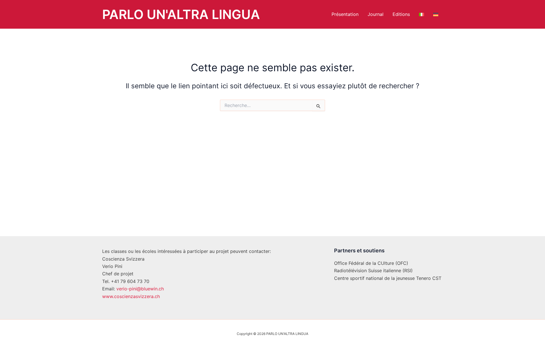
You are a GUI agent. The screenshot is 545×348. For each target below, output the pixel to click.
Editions (401, 14)
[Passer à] (421, 14)
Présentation (345, 14)
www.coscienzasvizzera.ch (131, 296)
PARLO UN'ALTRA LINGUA (181, 14)
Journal (375, 14)
